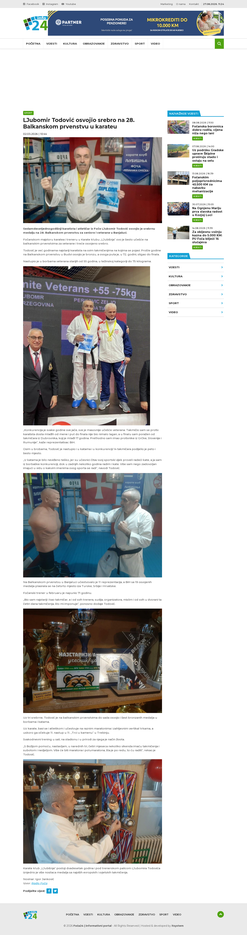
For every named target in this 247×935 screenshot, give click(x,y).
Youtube (70, 4)
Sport (140, 43)
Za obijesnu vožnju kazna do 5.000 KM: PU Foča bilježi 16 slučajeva (207, 237)
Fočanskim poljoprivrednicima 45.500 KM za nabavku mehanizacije (207, 184)
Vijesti (51, 43)
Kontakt (194, 4)
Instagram (51, 4)
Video (155, 43)
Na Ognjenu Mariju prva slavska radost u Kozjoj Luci (207, 211)
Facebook (32, 4)
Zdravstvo (120, 43)
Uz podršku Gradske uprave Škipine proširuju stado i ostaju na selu (208, 155)
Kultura (70, 43)
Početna (33, 43)
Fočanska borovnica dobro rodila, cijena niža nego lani (207, 130)
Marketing (166, 4)
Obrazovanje (94, 43)
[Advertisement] (123, 79)
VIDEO (173, 312)
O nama (181, 4)
